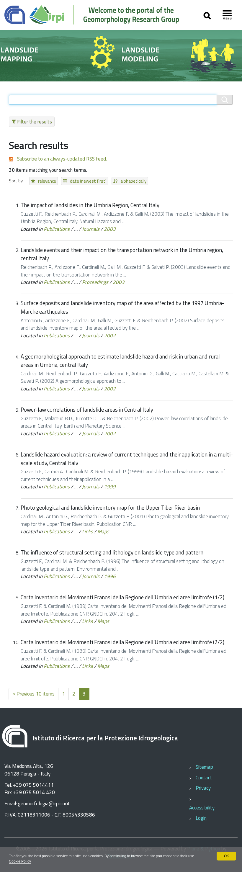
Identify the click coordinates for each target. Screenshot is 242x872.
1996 (110, 576)
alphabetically (133, 181)
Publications (57, 229)
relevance (47, 181)
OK (226, 856)
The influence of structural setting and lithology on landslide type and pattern (112, 552)
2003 (110, 229)
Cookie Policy (20, 861)
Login (201, 818)
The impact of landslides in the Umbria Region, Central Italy (90, 205)
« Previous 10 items (33, 694)
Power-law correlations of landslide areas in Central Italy (87, 409)
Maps (103, 531)
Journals (90, 229)
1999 (110, 486)
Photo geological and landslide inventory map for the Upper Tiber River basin (110, 507)
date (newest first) (88, 181)
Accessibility (202, 808)
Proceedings (95, 282)
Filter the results (34, 121)
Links (87, 531)
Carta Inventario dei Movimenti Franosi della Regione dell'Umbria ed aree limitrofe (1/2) (122, 597)
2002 (110, 335)
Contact (204, 777)
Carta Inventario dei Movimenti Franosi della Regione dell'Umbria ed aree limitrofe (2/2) (122, 642)
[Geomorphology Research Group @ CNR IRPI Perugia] (99, 14)
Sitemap (204, 767)
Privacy (203, 788)
